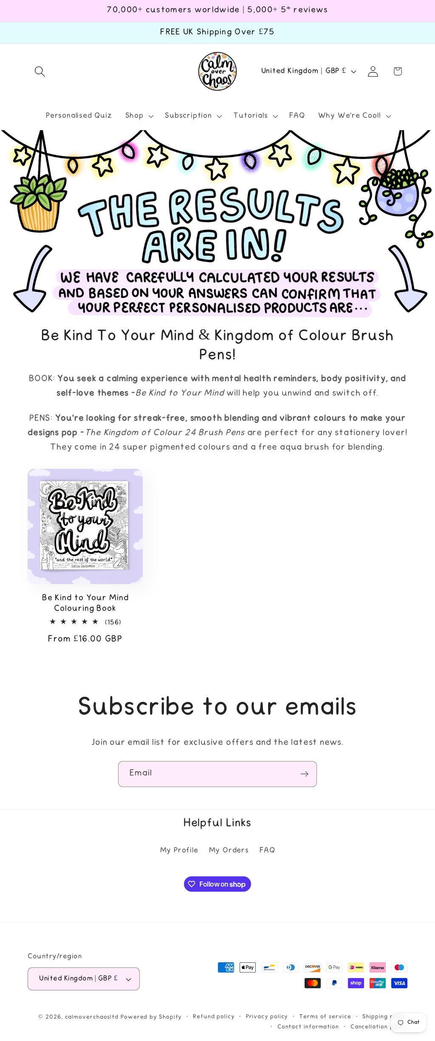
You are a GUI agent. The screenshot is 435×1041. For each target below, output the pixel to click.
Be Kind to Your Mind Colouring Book (85, 603)
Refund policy (213, 1017)
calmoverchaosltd (92, 1017)
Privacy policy (267, 1017)
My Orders (229, 850)
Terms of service (325, 1017)
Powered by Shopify (151, 1017)
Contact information (308, 1027)
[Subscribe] (304, 774)
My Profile (179, 850)
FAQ (267, 850)
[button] (40, 71)
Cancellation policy (378, 1027)
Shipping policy (384, 1017)
